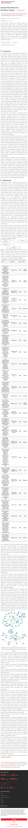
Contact (2, 800)
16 (5, 155)
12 (8, 139)
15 (1, 149)
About (2, 793)
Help (2, 799)
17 (6, 155)
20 (22, 177)
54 (22, 185)
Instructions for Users (5, 797)
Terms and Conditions (6, 767)
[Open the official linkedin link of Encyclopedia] (8, 788)
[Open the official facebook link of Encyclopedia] (14, 788)
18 (23, 165)
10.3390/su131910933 (6, 757)
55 (12, 587)
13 (19, 141)
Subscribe (5, 783)
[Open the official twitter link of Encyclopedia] (5, 788)
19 (12, 170)
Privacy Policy (16, 767)
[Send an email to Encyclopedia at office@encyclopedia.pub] (2, 788)
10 (12, 134)
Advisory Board (4, 795)
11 (6, 139)
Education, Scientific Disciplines (12, 18)
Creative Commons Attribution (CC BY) (10, 764)
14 (23, 144)
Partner (2, 802)
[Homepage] (2, 2)
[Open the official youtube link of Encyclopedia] (11, 788)
